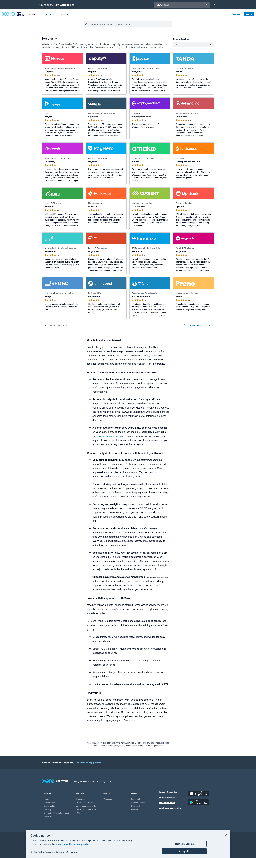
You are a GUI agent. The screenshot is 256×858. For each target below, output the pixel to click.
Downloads (136, 805)
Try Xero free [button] (234, 13)
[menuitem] (33, 13)
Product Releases (167, 797)
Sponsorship (49, 805)
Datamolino (182, 116)
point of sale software (109, 436)
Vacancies (107, 799)
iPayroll (48, 116)
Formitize (137, 251)
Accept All (184, 851)
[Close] (214, 4)
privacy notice (82, 844)
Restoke (92, 206)
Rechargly (50, 161)
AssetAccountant (141, 296)
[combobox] (131, 24)
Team (46, 799)
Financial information (84, 802)
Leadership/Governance (86, 809)
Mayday (49, 71)
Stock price (80, 799)
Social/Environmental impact (56, 812)
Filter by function (181, 39)
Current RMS (139, 206)
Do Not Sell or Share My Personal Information (53, 852)
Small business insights (170, 807)
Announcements (138, 802)
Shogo (48, 296)
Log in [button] (249, 13)
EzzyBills (137, 71)
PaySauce (93, 251)
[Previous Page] (184, 325)
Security (47, 809)
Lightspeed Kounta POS (188, 161)
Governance (49, 802)
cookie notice (65, 844)
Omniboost (94, 296)
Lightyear (93, 116)
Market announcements (86, 805)
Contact (134, 809)
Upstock (180, 206)
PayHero (92, 161)
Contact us (48, 816)
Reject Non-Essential (184, 843)
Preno (179, 296)
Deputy (92, 71)
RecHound (50, 251)
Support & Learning (168, 792)
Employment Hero (141, 116)
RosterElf (49, 206)
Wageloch (181, 251)
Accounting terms (167, 802)
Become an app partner (89, 762)
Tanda (179, 71)
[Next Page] (209, 325)
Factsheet (135, 799)
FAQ (78, 812)
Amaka (135, 161)
